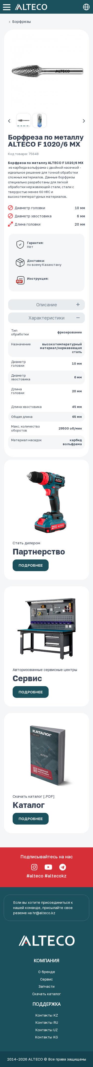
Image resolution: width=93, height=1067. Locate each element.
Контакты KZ (46, 1015)
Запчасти (46, 986)
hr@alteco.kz (44, 913)
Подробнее (31, 565)
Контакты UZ (46, 1030)
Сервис (46, 979)
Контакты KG (46, 1037)
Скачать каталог (46, 994)
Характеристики (46, 317)
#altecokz (55, 875)
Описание (46, 304)
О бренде (46, 972)
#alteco (35, 875)
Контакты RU (46, 1022)
